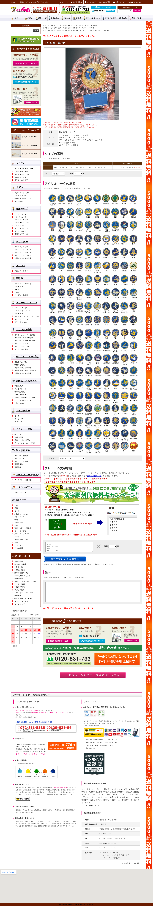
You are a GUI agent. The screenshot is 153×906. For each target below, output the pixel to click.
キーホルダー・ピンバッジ (24, 397)
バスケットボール (21, 514)
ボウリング (18, 545)
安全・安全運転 (20, 531)
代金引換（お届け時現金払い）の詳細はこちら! (102, 739)
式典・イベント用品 (22, 440)
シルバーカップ (20, 217)
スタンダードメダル (22, 193)
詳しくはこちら (91, 748)
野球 (16, 508)
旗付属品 (17, 467)
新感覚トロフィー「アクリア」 (26, 370)
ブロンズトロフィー (22, 177)
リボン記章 (18, 437)
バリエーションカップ (22, 223)
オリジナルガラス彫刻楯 (23, 338)
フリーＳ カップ (20, 308)
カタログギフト (24, 487)
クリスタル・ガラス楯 (89, 25)
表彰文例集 (18, 578)
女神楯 (16, 289)
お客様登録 (18, 561)
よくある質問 (19, 584)
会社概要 (17, 596)
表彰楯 (78, 18)
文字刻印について (21, 573)
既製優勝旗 (18, 464)
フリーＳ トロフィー (22, 311)
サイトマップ (19, 604)
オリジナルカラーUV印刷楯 (24, 341)
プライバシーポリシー (22, 601)
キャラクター (23, 410)
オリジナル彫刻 (24, 329)
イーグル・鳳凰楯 (21, 295)
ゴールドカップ (20, 214)
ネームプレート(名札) (27, 474)
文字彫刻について (94, 476)
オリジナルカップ (21, 231)
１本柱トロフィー (21, 171)
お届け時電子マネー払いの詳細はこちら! (99, 745)
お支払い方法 (19, 570)
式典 (136, 18)
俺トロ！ (17, 416)
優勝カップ (42, 18)
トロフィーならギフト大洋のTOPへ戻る (92, 675)
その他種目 (18, 548)
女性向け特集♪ (19, 365)
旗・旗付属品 (23, 450)
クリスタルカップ (21, 220)
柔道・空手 (18, 522)
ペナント (17, 434)
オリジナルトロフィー (22, 180)
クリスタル (55, 18)
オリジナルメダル (21, 349)
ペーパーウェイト (21, 395)
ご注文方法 (18, 567)
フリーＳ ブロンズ (21, 319)
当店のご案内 (19, 587)
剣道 (16, 525)
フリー (93, 18)
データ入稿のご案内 (22, 576)
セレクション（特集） (27, 356)
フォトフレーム (20, 389)
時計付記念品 (19, 392)
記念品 (124, 18)
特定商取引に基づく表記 (23, 598)
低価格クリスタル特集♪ (23, 258)
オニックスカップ (21, 228)
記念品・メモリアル (26, 380)
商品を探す (67, 25)
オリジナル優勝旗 (21, 456)
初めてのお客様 (20, 564)
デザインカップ (20, 225)
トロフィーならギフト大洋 (52, 25)
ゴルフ (16, 505)
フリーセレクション (79, 30)
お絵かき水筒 (19, 403)
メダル (29, 18)
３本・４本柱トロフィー (23, 169)
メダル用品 (18, 201)
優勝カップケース (21, 234)
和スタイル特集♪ (20, 362)
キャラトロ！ (19, 419)
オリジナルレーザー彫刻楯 (24, 335)
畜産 (16, 542)
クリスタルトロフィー (22, 174)
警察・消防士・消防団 (22, 528)
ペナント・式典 (24, 429)
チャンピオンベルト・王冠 (24, 443)
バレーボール (19, 517)
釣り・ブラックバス (22, 534)
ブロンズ (66, 18)
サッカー (17, 511)
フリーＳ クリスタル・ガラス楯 (99, 30)
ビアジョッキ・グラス (22, 400)
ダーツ (16, 537)
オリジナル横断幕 (21, 461)
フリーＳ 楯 (18, 287)
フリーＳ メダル (20, 196)
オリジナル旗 (19, 458)
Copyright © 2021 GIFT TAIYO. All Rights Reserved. (76, 904)
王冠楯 (16, 292)
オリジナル (110, 18)
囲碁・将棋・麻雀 (21, 540)
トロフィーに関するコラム (24, 593)
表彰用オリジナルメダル (23, 198)
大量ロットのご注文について (25, 581)
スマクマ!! (18, 422)
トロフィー (17, 18)
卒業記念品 (18, 386)
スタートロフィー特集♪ (23, 368)
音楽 (16, 520)
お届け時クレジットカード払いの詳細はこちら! (102, 742)
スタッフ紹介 (19, 590)
